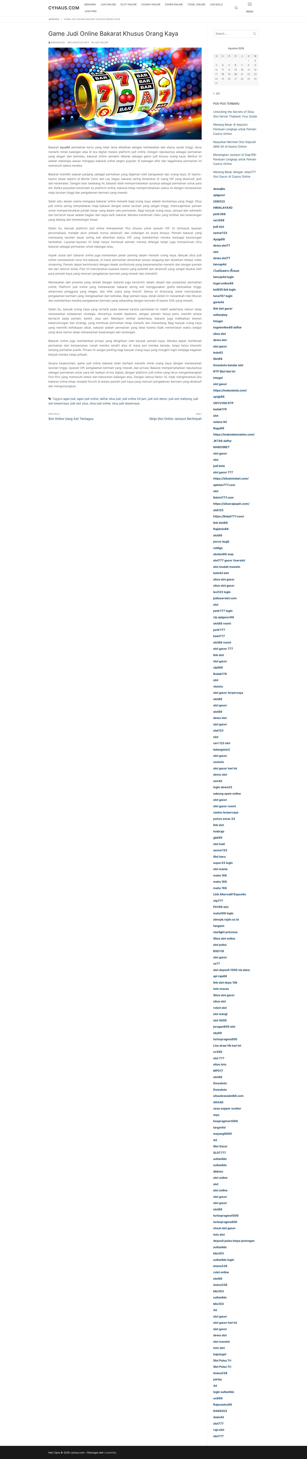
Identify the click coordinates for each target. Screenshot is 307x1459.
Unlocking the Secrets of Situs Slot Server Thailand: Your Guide (235, 114)
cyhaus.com (63, 7)
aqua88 (65, 147)
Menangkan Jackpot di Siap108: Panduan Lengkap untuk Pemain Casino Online (234, 159)
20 (235, 74)
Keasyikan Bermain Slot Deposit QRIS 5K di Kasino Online (234, 144)
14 (242, 69)
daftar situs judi (110, 398)
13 (235, 69)
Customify (110, 1452)
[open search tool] (236, 8)
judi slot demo (157, 398)
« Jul (216, 93)
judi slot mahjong (180, 398)
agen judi (69, 398)
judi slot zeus (79, 403)
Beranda (54, 19)
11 (223, 69)
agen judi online (87, 398)
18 (223, 74)
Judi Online (101, 42)
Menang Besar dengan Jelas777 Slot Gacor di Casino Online (234, 174)
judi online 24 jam (134, 398)
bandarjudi (58, 42)
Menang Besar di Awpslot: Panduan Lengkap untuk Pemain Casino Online (234, 129)
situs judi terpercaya (125, 403)
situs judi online (100, 403)
